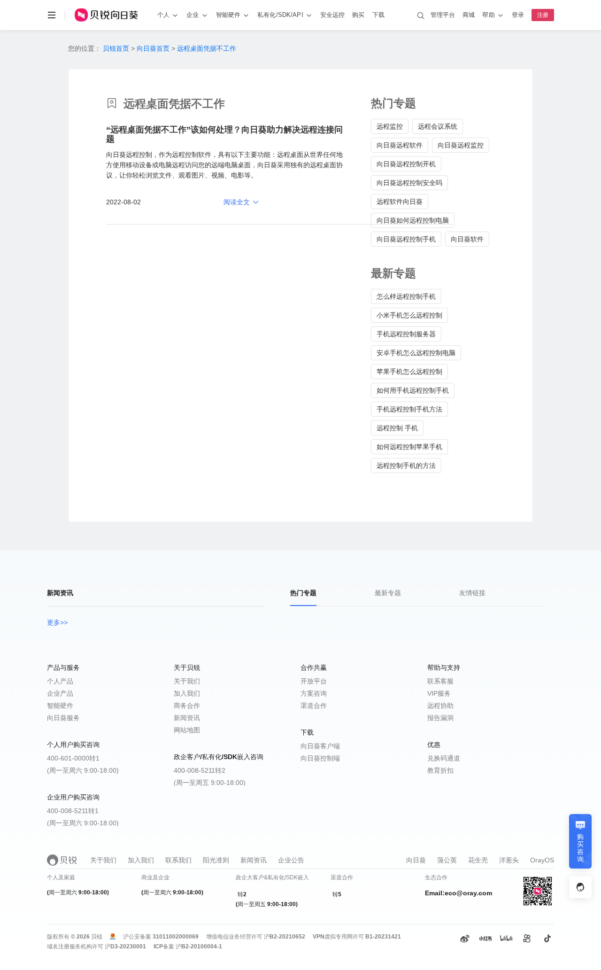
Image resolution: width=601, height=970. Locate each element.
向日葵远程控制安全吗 (409, 182)
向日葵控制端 (320, 758)
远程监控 (390, 126)
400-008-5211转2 (199, 770)
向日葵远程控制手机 (406, 239)
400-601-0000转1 (73, 758)
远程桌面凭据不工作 (206, 48)
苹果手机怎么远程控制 (409, 371)
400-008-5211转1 (73, 811)
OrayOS (542, 860)
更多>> (57, 622)
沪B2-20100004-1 (199, 946)
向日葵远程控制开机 (406, 164)
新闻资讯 (187, 718)
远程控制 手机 (397, 428)
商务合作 (187, 705)
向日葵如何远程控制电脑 (413, 220)
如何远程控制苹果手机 (409, 446)
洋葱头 (509, 860)
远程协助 (440, 705)
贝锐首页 (116, 48)
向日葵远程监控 (461, 145)
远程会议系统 (437, 126)
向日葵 (416, 860)
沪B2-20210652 (284, 936)
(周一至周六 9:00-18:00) (83, 770)
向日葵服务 (63, 718)
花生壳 (478, 860)
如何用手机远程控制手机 (413, 390)
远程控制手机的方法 (406, 465)
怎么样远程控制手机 (406, 296)
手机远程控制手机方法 (409, 409)
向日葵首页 (153, 48)
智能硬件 (60, 705)
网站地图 (187, 730)
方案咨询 (313, 693)
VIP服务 (439, 693)
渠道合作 (313, 705)
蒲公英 (447, 860)
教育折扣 (440, 770)
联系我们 (178, 860)
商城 (468, 14)
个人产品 (60, 681)
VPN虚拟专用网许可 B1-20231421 (357, 936)
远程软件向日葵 (400, 201)
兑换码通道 (443, 758)
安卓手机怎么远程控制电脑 (416, 353)
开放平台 (313, 681)
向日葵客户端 (320, 746)
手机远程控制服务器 (406, 334)
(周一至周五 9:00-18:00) (210, 782)
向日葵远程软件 (400, 145)
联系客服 (440, 681)
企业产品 (60, 693)
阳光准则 (216, 860)
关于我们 (187, 681)
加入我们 (187, 693)
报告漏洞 (440, 718)
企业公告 (291, 860)
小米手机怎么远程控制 (409, 315)
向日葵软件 (467, 239)
